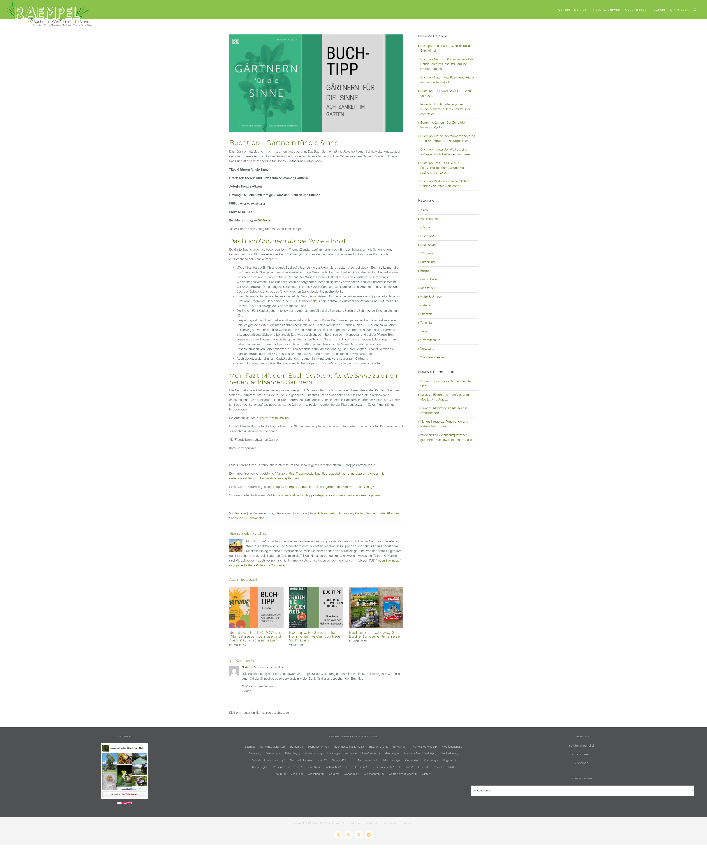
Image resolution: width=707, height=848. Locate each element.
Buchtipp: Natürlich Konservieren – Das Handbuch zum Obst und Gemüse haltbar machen (446, 64)
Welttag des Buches (402, 773)
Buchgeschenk (319, 746)
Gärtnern (371, 513)
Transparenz (582, 754)
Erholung (400, 746)
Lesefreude (371, 753)
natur (382, 513)
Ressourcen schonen (287, 767)
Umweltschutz (430, 340)
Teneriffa (426, 322)
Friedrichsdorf (452, 746)
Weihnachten (374, 773)
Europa (425, 270)
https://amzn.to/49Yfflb (273, 418)
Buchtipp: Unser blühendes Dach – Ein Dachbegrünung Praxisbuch (374, 636)
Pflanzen (393, 513)
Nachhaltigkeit (301, 760)
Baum (250, 746)
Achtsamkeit (325, 513)
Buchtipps (300, 513)
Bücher (425, 227)
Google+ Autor (281, 565)
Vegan (297, 773)
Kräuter (350, 753)
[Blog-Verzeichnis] (124, 804)
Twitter (248, 565)
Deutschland (428, 244)
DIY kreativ (427, 253)
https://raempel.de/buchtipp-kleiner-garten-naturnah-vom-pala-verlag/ (324, 487)
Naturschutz (367, 760)
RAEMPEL (324, 823)
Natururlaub (391, 760)
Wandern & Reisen (432, 357)
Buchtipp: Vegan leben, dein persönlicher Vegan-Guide (255, 634)
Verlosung (427, 348)
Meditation (427, 288)
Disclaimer (409, 823)
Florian (245, 667)
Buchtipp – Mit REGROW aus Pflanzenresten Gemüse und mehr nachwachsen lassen (443, 167)
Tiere (423, 331)
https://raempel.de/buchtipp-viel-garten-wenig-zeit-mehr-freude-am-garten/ (327, 495)
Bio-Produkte (429, 219)
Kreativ (333, 753)
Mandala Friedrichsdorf (420, 753)
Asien (424, 210)
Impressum (372, 823)
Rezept (313, 767)
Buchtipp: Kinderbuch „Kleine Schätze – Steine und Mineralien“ (316, 636)
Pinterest (262, 565)
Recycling (260, 767)
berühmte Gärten (272, 746)
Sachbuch (236, 518)
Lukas (424, 394)
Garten (359, 513)
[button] (695, 9)
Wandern (351, 773)
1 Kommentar (255, 518)
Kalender (292, 753)
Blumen (296, 746)
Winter (427, 773)
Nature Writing (342, 760)
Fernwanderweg (425, 746)
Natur (316, 301)
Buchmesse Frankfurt (349, 746)
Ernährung (427, 262)
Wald (333, 773)
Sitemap (582, 763)
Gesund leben (429, 279)
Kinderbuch (314, 753)
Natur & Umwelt (431, 296)
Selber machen (383, 767)
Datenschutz (391, 823)
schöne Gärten (356, 767)
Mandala (392, 753)
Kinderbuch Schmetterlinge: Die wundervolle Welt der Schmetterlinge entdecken (445, 109)
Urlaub (280, 773)
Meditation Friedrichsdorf (268, 760)
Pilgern (449, 760)
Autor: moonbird (582, 745)
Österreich (427, 305)
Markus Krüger (430, 421)
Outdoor (412, 760)
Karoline (240, 513)
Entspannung (345, 513)
